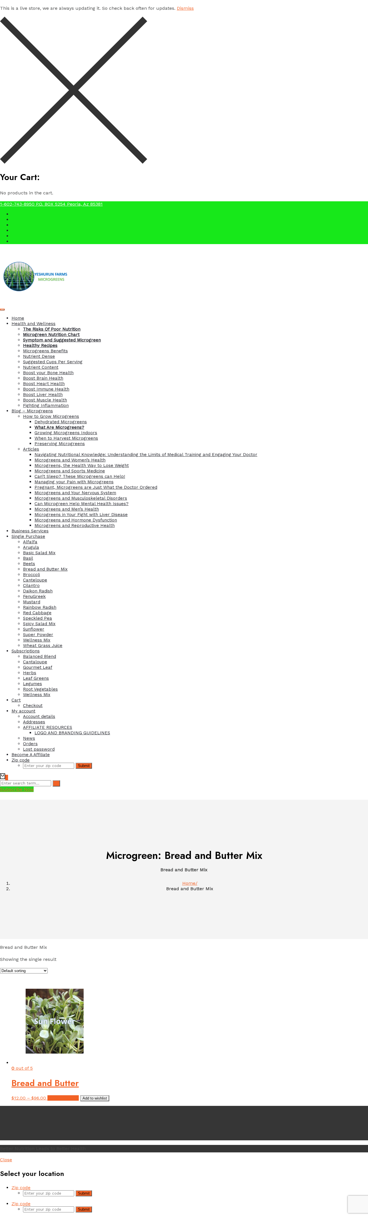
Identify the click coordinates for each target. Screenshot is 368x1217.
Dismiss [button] (185, 8)
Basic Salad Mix (39, 552)
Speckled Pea (37, 618)
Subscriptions (26, 651)
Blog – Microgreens (32, 411)
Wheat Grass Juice (42, 645)
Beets (29, 563)
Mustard (31, 601)
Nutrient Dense (39, 356)
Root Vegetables (40, 689)
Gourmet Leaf (37, 667)
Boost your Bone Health (48, 372)
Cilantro (31, 585)
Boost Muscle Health (45, 400)
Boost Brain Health (43, 378)
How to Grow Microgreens (51, 416)
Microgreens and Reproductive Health (74, 525)
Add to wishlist (95, 1098)
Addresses (34, 722)
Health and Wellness (33, 323)
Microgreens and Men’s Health (66, 509)
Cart (16, 700)
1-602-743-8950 (18, 204)
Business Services (30, 531)
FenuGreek (34, 596)
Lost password (39, 749)
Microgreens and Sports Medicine (69, 471)
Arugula (31, 547)
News (29, 738)
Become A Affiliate (31, 754)
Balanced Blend (39, 656)
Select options (63, 1098)
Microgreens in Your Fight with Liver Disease (81, 514)
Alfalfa (30, 541)
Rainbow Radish (39, 607)
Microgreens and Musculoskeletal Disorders (80, 498)
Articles (31, 449)
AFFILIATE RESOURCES (47, 727)
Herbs (29, 672)
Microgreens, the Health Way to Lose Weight (81, 465)
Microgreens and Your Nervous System (75, 492)
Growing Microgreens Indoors (65, 432)
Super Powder (38, 634)
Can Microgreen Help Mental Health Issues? (81, 503)
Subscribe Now (17, 789)
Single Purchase (28, 536)
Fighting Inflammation (46, 405)
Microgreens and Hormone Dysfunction (75, 520)
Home (18, 318)
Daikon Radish (38, 591)
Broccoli (31, 574)
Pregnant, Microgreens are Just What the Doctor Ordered (95, 487)
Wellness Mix (36, 640)
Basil (28, 558)
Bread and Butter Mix (45, 569)
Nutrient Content (40, 367)
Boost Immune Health (46, 389)
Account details (39, 716)
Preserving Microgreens (59, 443)
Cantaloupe (35, 661)
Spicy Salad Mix (39, 623)
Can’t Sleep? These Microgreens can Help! (79, 476)
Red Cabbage (37, 612)
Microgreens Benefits (45, 350)
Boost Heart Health (44, 383)
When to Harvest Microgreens (66, 438)
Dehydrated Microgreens (60, 421)
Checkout (33, 705)
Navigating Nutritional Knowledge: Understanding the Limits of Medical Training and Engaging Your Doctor (145, 454)
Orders (30, 743)
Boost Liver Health (43, 394)
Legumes (32, 683)
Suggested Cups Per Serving (53, 361)
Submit (84, 766)
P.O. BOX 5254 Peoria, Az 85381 (69, 204)
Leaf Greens (36, 678)
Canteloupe (35, 580)
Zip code (21, 760)
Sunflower (33, 629)
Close (6, 1159)
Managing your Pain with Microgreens (74, 481)
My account (23, 711)
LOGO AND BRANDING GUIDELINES (72, 732)
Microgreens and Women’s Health (70, 460)
